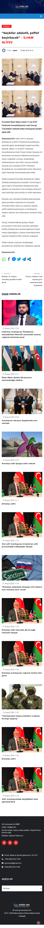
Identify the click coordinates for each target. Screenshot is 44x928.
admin (15, 50)
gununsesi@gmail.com (13, 863)
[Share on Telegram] (24, 259)
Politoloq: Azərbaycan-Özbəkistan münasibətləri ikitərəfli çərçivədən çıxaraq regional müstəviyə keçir (21, 334)
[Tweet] (19, 259)
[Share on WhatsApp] (4, 259)
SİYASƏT (6, 26)
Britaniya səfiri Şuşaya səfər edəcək (18, 463)
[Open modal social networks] (29, 259)
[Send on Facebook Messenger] (14, 259)
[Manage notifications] (38, 923)
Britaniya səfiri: (9, 504)
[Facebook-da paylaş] (9, 259)
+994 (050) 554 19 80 (12, 859)
